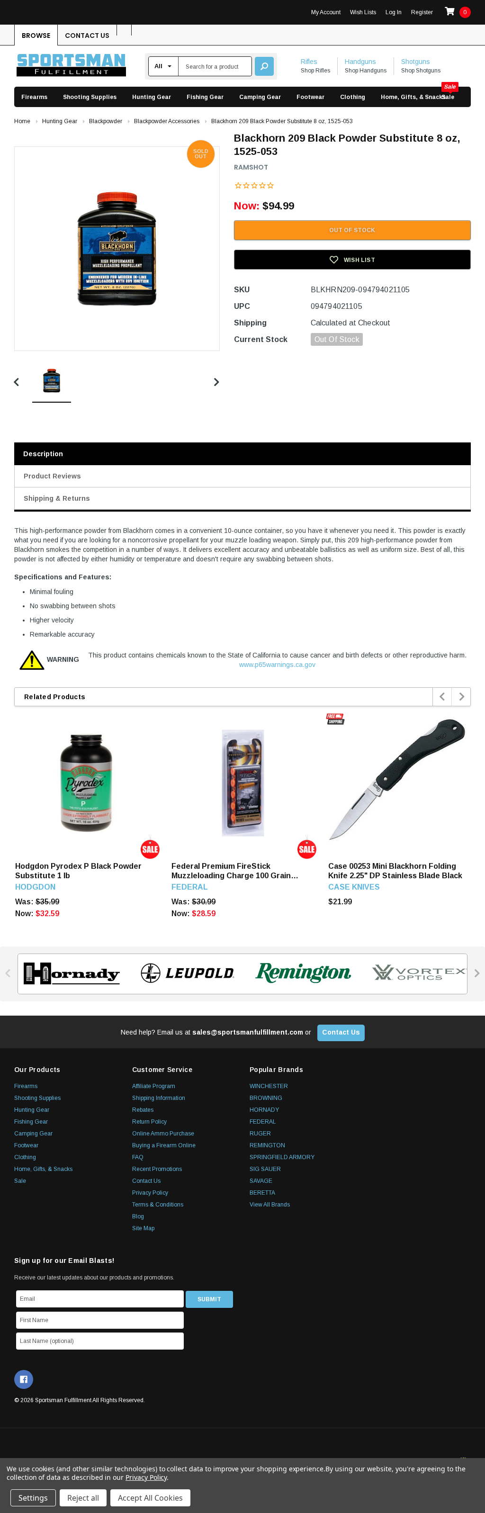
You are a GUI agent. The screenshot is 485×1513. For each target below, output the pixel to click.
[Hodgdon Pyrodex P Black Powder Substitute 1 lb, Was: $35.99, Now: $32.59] (86, 783)
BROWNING (266, 1098)
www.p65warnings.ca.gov (277, 664)
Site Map (143, 1228)
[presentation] (442, 697)
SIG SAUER (265, 1169)
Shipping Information (158, 1098)
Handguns (360, 61)
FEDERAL (263, 1121)
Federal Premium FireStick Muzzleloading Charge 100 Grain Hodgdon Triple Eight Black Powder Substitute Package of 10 (237, 871)
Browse (36, 35)
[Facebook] (23, 1379)
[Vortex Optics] (416, 973)
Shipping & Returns (57, 498)
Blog (138, 1216)
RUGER (260, 1133)
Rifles (309, 61)
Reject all (83, 1498)
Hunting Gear (151, 97)
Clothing (352, 97)
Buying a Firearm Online (164, 1145)
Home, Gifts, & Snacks (413, 97)
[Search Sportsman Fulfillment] (264, 66)
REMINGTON (267, 1145)
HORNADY (264, 1110)
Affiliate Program (153, 1086)
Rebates (142, 1110)
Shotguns (415, 61)
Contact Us (87, 35)
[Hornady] (69, 973)
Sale (447, 97)
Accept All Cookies (150, 1498)
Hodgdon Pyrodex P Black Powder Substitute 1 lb (78, 871)
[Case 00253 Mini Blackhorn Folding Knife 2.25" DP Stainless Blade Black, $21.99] (399, 783)
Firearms (34, 97)
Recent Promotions (157, 1169)
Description (43, 454)
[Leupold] (185, 973)
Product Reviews (52, 476)
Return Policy (149, 1121)
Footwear (310, 97)
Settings (33, 1498)
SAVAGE (261, 1181)
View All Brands (270, 1204)
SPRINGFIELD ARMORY (282, 1157)
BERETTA (262, 1192)
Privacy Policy (150, 1192)
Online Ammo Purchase (163, 1133)
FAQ (138, 1157)
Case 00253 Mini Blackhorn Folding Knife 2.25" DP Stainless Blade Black (395, 871)
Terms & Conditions (157, 1204)
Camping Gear (260, 97)
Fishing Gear (205, 97)
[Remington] (300, 973)
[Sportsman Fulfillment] (71, 66)
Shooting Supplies (90, 97)
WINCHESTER (269, 1086)
